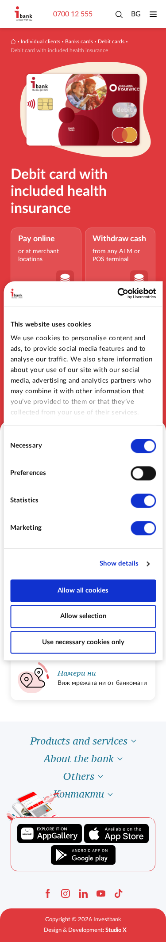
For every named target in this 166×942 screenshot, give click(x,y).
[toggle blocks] (133, 741)
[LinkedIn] (83, 893)
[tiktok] (119, 893)
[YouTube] (101, 893)
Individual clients (40, 41)
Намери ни (77, 672)
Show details (119, 563)
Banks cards (79, 41)
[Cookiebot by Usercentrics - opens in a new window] (118, 293)
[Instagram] (65, 893)
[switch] (143, 473)
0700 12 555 (73, 14)
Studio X (116, 930)
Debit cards (111, 41)
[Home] (13, 41)
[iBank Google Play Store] (83, 855)
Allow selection (83, 616)
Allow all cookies (83, 590)
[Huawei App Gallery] (49, 833)
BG (136, 14)
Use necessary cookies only (83, 642)
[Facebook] (48, 893)
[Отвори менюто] (153, 14)
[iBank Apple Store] (116, 833)
